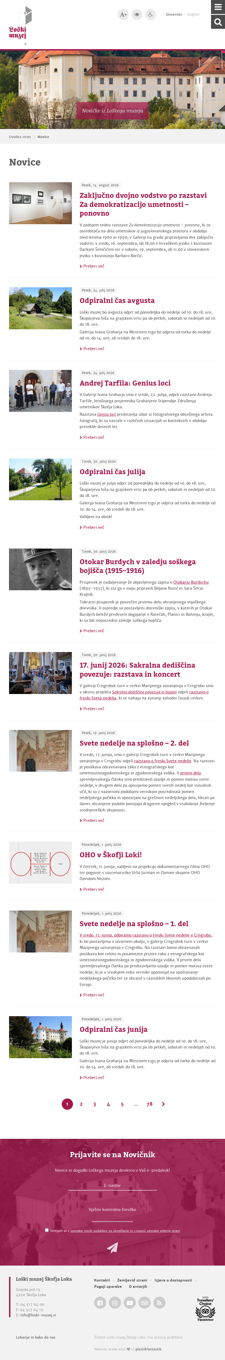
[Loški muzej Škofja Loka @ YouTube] (130, 1303)
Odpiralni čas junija (114, 1029)
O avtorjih (138, 1286)
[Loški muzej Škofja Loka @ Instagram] (115, 1303)
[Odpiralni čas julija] (40, 480)
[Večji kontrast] (136, 14)
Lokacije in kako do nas (35, 1337)
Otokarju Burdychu (191, 582)
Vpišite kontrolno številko (112, 1210)
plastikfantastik (148, 1349)
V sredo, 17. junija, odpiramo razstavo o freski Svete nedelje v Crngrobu (145, 935)
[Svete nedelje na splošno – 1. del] (40, 931)
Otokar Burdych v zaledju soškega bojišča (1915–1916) (138, 566)
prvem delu (190, 773)
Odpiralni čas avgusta (117, 300)
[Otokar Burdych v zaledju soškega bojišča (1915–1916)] (40, 570)
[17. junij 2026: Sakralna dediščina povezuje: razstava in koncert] (40, 673)
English (193, 14)
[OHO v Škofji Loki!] (40, 863)
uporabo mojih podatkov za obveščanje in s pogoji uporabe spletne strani (125, 1231)
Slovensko (174, 14)
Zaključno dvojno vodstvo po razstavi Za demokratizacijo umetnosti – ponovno (143, 204)
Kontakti (102, 1280)
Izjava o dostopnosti (173, 1280)
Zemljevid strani (132, 1280)
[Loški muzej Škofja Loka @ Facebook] (100, 1303)
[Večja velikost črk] (123, 14)
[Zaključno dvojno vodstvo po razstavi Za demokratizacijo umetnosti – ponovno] (40, 203)
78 (150, 1104)
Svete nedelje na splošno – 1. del (134, 923)
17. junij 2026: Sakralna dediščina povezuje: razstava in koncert (137, 669)
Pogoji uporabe (108, 1286)
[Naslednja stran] (163, 1104)
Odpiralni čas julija (112, 472)
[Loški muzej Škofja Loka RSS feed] (159, 1303)
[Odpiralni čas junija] (40, 1037)
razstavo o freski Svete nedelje (162, 760)
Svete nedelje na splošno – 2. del (134, 743)
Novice (43, 137)
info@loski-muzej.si (38, 1315)
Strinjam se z (115, 1231)
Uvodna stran (20, 137)
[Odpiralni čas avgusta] (40, 308)
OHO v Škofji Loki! (111, 855)
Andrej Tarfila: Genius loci (125, 383)
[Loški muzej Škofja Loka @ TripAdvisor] (145, 1303)
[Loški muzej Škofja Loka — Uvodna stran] (20, 24)
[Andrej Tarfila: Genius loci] (40, 391)
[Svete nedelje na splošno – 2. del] (40, 751)
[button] (112, 1248)
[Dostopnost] (150, 14)
